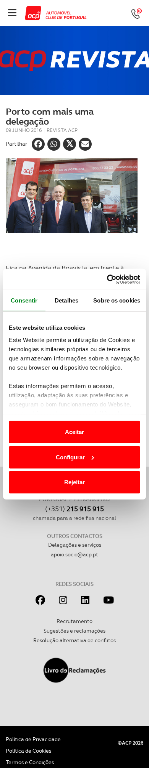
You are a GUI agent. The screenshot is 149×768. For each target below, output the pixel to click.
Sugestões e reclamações (74, 630)
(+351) (74, 508)
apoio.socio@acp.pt (74, 554)
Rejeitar (74, 482)
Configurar (70, 457)
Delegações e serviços (74, 544)
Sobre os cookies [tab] (116, 300)
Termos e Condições (30, 762)
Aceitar (74, 432)
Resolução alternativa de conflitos (74, 640)
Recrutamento (74, 621)
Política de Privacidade (33, 739)
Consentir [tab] (24, 300)
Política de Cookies (28, 750)
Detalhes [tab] (66, 300)
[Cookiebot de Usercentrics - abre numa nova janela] (107, 279)
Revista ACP (62, 130)
